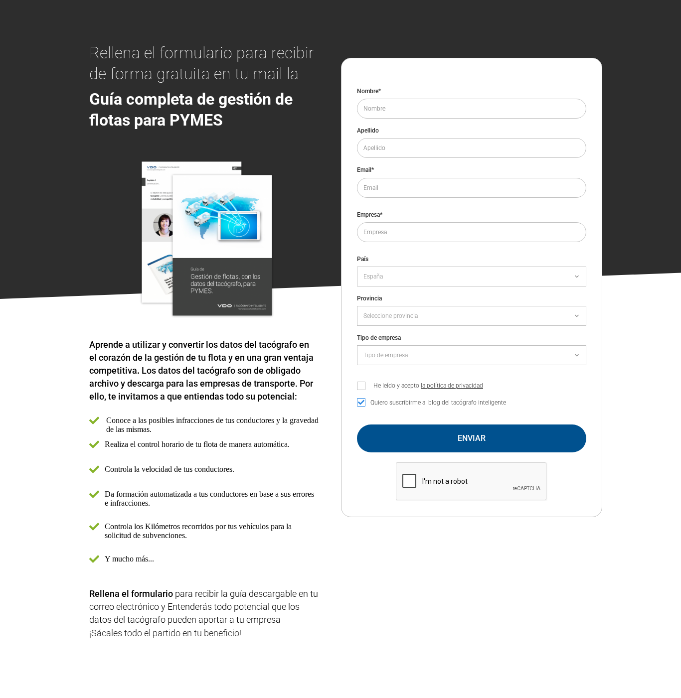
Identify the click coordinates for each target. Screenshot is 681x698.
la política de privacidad (452, 385)
